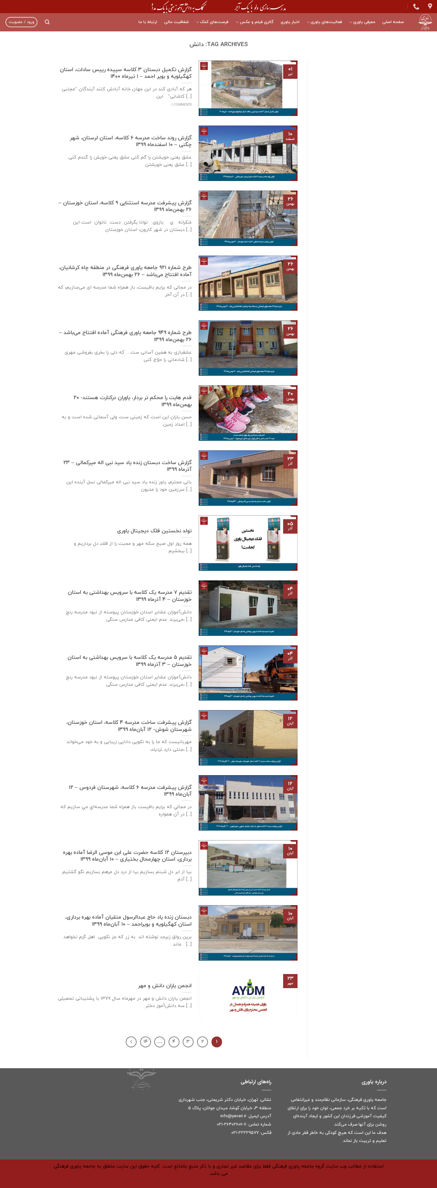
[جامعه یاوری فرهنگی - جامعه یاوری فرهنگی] (423, 22)
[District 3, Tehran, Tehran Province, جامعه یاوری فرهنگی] (429, 6)
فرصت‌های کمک (214, 22)
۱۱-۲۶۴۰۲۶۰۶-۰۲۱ (231, 1124)
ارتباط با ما (148, 22)
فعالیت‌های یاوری (326, 22)
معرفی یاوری (364, 22)
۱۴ (145, 1041)
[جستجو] (47, 22)
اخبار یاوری (290, 22)
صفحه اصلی (393, 22)
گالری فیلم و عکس (256, 22)
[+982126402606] (415, 6)
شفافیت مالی (176, 22)
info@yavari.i (232, 1116)
